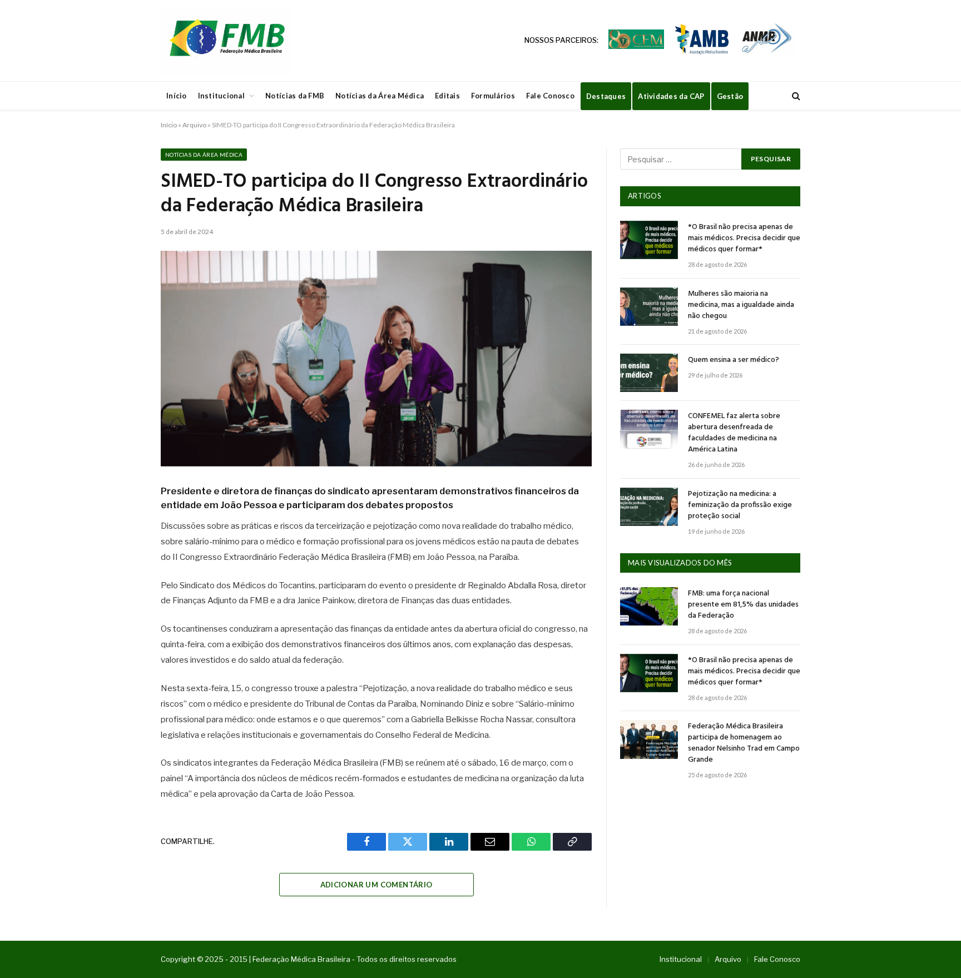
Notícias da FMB (294, 95)
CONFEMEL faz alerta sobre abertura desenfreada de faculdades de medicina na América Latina (734, 433)
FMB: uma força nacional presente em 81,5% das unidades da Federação (743, 605)
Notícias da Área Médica (379, 95)
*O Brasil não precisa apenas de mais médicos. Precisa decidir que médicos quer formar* (744, 238)
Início (176, 95)
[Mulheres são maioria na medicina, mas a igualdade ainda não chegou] (649, 306)
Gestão (730, 96)
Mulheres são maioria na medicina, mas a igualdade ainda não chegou (741, 305)
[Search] (795, 95)
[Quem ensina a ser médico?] (649, 373)
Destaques (606, 96)
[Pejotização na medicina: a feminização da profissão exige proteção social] (649, 507)
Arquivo (194, 125)
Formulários (493, 95)
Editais (447, 95)
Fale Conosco (550, 95)
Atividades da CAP (671, 96)
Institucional (221, 95)
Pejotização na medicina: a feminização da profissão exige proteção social (740, 505)
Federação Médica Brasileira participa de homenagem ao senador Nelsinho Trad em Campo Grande (744, 743)
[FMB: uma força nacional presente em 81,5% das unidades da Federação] (649, 606)
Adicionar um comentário (376, 884)
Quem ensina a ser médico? (733, 360)
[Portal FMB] (226, 40)
